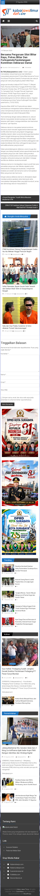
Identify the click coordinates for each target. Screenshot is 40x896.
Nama (3, 374)
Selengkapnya (7, 692)
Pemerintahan (7, 743)
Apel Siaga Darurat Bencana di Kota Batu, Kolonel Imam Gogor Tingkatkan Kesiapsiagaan (25, 622)
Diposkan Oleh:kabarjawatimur (11, 67)
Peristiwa (12, 664)
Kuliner (5, 664)
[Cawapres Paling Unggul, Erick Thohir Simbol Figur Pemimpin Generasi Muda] (8, 608)
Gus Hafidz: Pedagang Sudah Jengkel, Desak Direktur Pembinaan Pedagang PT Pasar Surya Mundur (19, 671)
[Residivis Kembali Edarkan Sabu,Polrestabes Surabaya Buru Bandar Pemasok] (8, 568)
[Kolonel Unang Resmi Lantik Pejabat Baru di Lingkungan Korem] (8, 581)
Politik (15, 743)
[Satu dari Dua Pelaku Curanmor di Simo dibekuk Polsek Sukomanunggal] (19, 310)
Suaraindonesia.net (16, 871)
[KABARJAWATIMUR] (10, 827)
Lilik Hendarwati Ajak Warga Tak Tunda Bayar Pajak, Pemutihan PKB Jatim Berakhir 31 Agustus (26, 798)
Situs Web (4, 390)
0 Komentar (27, 67)
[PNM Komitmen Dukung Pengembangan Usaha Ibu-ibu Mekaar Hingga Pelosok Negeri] (19, 234)
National (4, 44)
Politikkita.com (15, 874)
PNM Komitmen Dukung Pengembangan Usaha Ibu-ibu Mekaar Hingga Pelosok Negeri (19, 250)
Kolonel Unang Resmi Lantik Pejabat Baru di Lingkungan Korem (24, 582)
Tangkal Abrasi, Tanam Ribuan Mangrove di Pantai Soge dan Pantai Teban (25, 595)
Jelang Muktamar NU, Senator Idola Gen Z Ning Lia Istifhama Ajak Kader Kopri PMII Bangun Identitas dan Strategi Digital (19, 750)
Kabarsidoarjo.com (16, 864)
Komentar (5, 354)
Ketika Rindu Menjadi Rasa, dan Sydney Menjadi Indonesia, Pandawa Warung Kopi (25, 701)
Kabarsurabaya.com (17, 868)
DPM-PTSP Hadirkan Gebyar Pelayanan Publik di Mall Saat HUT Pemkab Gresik (21, 206)
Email (3, 382)
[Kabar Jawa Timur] (3, 21)
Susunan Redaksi (12, 847)
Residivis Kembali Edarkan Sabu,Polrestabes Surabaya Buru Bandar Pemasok (26, 568)
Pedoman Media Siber (13, 850)
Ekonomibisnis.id (16, 878)
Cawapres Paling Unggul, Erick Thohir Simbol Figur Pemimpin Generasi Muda (25, 608)
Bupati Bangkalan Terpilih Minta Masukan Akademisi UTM (16, 198)
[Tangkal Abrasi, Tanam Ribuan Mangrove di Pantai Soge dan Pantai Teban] (8, 594)
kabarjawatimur (17, 254)
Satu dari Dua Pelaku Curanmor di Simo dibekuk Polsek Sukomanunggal (16, 327)
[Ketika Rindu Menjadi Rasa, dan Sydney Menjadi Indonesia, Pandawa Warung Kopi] (8, 700)
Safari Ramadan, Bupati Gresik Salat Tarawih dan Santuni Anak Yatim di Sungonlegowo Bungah (18, 288)
